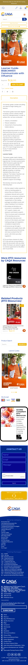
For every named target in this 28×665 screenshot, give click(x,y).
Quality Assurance (8, 620)
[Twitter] (7, 92)
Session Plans (4, 537)
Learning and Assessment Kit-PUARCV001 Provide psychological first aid (13, 327)
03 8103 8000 (9, 498)
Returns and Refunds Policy (11, 637)
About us (6, 616)
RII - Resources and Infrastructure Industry (12, 575)
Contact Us (7, 624)
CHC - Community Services (8, 561)
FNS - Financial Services (7, 558)
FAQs (5, 628)
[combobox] (13, 19)
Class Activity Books (6, 534)
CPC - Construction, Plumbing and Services (12, 573)
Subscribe (8, 610)
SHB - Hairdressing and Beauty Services (11, 570)
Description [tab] (14, 98)
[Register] (16, 8)
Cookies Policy (7, 641)
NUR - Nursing (5, 555)
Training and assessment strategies (10, 526)
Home (5, 614)
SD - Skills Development (7, 560)
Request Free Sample (13, 26)
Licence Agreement (9, 639)
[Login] (21, 8)
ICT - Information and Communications (11, 566)
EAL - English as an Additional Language (11, 569)
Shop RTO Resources (9, 618)
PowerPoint (4, 538)
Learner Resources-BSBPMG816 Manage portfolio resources (14, 286)
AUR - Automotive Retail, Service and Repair (12, 572)
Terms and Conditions (9, 633)
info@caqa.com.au (8, 597)
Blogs (5, 622)
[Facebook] (2, 92)
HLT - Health (4, 553)
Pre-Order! (4, 548)
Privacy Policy (7, 635)
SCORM (3, 531)
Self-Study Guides (5, 535)
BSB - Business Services (7, 556)
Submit (14, 483)
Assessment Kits (5, 521)
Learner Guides (5, 532)
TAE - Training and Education (8, 563)
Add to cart (17, 84)
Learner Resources (6, 529)
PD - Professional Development (9, 564)
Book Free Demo (14, 23)
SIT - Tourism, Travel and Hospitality (10, 567)
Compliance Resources (7, 541)
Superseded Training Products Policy (13, 650)
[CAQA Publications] (7, 14)
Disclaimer (6, 631)
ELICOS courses (5, 540)
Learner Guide (9, 88)
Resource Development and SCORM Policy (12, 648)
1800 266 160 (19, 498)
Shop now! (14, 388)
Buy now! (18, 437)
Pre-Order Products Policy (11, 643)
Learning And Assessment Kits (9, 523)
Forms (2, 546)
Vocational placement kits (7, 524)
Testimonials (7, 626)
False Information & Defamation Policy (14, 645)
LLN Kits (3, 543)
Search (22, 344)
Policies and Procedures (7, 528)
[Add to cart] (24, 286)
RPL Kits (3, 545)
